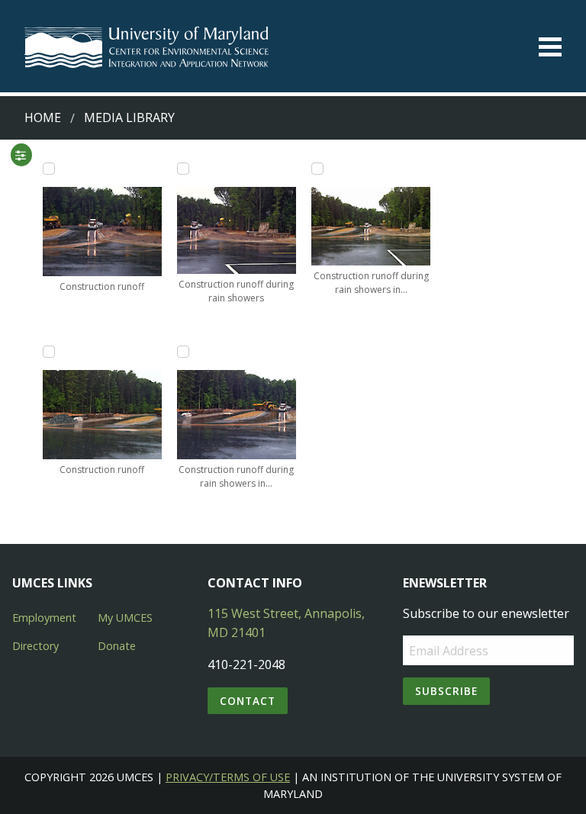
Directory (35, 646)
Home (42, 117)
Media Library (129, 117)
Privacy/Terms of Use (228, 777)
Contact (247, 700)
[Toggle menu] (550, 46)
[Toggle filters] (20, 154)
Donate (117, 646)
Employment (44, 617)
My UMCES (125, 617)
